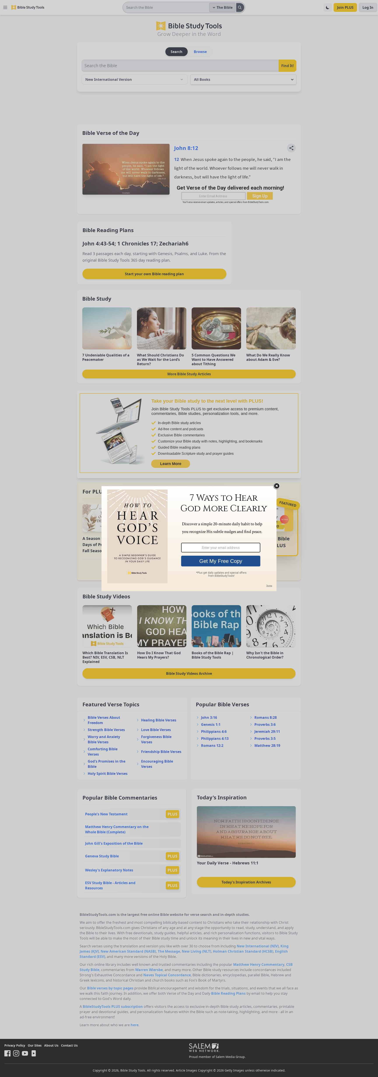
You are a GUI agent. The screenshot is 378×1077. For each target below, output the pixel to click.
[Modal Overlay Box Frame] (189, 538)
